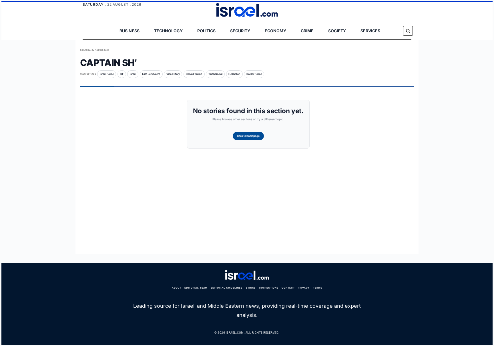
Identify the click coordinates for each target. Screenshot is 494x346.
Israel (133, 74)
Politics (206, 30)
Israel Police (107, 74)
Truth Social (215, 74)
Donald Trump (194, 74)
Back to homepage (248, 135)
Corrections (268, 287)
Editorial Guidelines (226, 287)
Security (240, 30)
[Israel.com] (247, 275)
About (176, 287)
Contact (288, 287)
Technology (168, 30)
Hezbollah (234, 74)
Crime (307, 30)
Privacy (304, 287)
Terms (317, 287)
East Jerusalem (151, 74)
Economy (275, 30)
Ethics (251, 287)
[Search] (408, 31)
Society (337, 30)
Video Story (173, 74)
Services (370, 30)
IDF (122, 74)
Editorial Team (195, 287)
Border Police (254, 74)
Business (129, 30)
